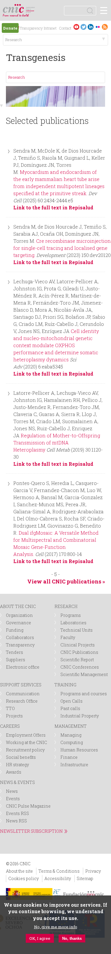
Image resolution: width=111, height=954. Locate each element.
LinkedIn (91, 26)
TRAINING (65, 685)
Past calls (70, 708)
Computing (71, 742)
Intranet (50, 28)
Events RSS (17, 813)
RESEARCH (66, 606)
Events (13, 798)
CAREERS (10, 726)
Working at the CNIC (26, 742)
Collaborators (20, 637)
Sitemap (85, 878)
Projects (14, 716)
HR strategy (17, 764)
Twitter (83, 26)
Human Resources (79, 750)
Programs (70, 615)
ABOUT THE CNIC (18, 606)
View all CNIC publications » (66, 581)
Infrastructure (74, 764)
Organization (19, 615)
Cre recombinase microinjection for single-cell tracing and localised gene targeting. (62, 248)
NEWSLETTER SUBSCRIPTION (31, 831)
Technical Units (76, 630)
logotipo (31, 7)
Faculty (67, 637)
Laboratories (73, 622)
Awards (13, 772)
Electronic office (22, 667)
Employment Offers (26, 735)
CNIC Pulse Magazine (28, 806)
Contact (65, 28)
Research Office (22, 701)
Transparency (31, 28)
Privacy (93, 871)
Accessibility (57, 878)
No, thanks (72, 938)
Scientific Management (84, 674)
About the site (19, 871)
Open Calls (71, 701)
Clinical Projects (77, 645)
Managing (70, 735)
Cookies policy (23, 878)
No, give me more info (55, 926)
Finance (69, 757)
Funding (14, 630)
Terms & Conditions (59, 871)
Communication (23, 693)
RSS (105, 26)
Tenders (14, 652)
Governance (18, 622)
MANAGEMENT (70, 726)
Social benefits (21, 757)
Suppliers (15, 659)
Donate (10, 28)
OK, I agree (39, 938)
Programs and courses (83, 693)
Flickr (98, 26)
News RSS (16, 821)
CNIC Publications (79, 652)
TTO (10, 708)
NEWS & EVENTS (17, 782)
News (12, 791)
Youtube (76, 26)
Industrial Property (79, 716)
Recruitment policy (25, 750)
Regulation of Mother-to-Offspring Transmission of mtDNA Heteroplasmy (56, 442)
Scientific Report (77, 659)
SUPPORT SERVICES (20, 685)
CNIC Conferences (79, 667)
